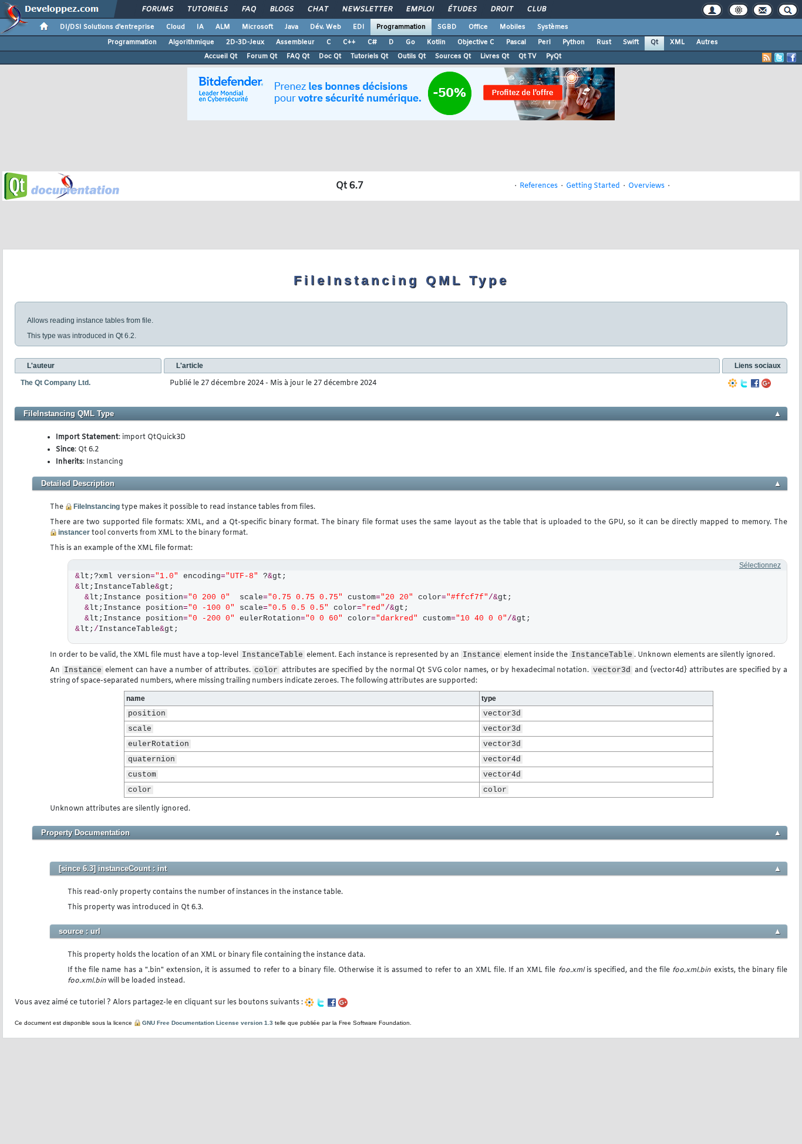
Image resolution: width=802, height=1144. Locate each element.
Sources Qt (453, 56)
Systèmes (552, 27)
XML (677, 42)
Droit (501, 9)
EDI (359, 27)
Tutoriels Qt (369, 56)
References (539, 186)
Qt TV (527, 56)
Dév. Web (325, 27)
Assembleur (295, 42)
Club (536, 9)
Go (410, 42)
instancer (74, 532)
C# (372, 42)
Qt (654, 42)
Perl (544, 42)
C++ (349, 42)
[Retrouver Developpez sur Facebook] (791, 57)
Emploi (419, 9)
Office (478, 27)
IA (200, 27)
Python (573, 42)
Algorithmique (191, 42)
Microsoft (257, 27)
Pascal (516, 42)
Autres (707, 42)
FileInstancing (96, 506)
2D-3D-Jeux (245, 42)
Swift (631, 42)
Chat (317, 9)
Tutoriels (207, 9)
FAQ (248, 9)
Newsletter (367, 9)
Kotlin (436, 42)
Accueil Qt (220, 56)
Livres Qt (494, 56)
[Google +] (766, 383)
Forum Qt (262, 56)
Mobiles (512, 27)
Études (461, 9)
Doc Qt (330, 56)
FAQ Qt (298, 56)
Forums (157, 9)
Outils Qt (411, 56)
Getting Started (593, 186)
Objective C (475, 42)
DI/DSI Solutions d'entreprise (107, 27)
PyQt (553, 56)
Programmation (401, 27)
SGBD (447, 27)
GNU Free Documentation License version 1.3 (207, 1023)
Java (291, 27)
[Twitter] (744, 383)
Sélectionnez (760, 565)
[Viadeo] (732, 383)
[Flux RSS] (766, 57)
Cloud (175, 27)
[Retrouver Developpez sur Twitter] (779, 57)
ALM (222, 27)
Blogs (281, 9)
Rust (604, 42)
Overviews (646, 186)
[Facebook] (755, 383)
